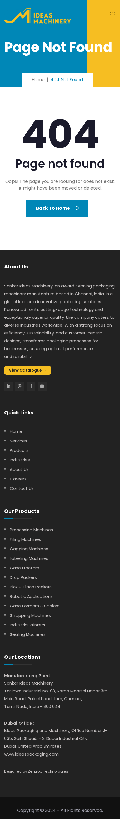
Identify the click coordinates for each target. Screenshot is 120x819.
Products (19, 450)
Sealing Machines (27, 634)
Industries (20, 460)
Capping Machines (29, 549)
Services (18, 441)
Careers (18, 479)
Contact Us (22, 488)
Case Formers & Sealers (34, 606)
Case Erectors (24, 568)
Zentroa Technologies (48, 771)
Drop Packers (23, 577)
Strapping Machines (30, 615)
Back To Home (53, 208)
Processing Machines (31, 530)
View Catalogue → (28, 370)
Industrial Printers (27, 625)
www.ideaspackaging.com (31, 754)
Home (16, 431)
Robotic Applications (31, 596)
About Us (19, 469)
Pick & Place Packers (31, 587)
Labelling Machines (29, 558)
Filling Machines (25, 539)
